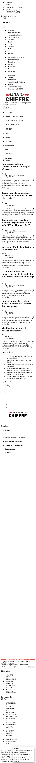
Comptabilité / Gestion (15, 35)
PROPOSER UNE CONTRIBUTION (12, 710)
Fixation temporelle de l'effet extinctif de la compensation (20, 365)
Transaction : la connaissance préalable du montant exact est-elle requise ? (17, 195)
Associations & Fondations (13, 441)
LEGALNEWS (11, 679)
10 (6, 404)
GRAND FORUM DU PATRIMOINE (11, 691)
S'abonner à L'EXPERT (13, 13)
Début (7, 385)
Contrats (8, 434)
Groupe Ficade (5, 756)
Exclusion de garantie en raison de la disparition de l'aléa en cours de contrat (18, 369)
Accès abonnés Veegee (13, 11)
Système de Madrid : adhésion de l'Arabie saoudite (18, 248)
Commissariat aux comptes (16, 57)
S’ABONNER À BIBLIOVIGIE (11, 720)
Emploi (8, 9)
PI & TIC (8, 453)
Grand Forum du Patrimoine (14, 7)
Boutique (11, 53)
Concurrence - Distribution (14, 445)
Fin (6, 407)
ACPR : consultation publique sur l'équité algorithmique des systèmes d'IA (19, 377)
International (12, 66)
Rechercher (6, 16)
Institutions (11, 62)
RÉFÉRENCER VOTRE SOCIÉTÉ (11, 726)
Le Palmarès (10, 6)
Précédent (8, 387)
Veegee (8, 4)
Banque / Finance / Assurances (15, 437)
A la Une (11, 30)
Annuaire (11, 46)
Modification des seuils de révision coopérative (14, 329)
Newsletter (9, 2)
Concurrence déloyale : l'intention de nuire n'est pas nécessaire (16, 166)
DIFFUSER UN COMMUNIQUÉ (11, 715)
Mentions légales (11, 739)
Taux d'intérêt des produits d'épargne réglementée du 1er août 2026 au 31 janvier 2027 (16, 222)
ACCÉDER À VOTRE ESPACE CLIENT (10, 732)
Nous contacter (10, 741)
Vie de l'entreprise (13, 37)
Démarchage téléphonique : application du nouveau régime (19, 357)
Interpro (10, 69)
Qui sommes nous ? (12, 744)
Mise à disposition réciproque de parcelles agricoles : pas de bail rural (19, 373)
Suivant (7, 406)
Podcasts (11, 49)
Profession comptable (14, 33)
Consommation (10, 449)
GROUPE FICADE (9, 676)
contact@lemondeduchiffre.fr (10, 761)
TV (9, 51)
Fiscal (10, 42)
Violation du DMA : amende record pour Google (19, 361)
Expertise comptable (14, 59)
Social (10, 44)
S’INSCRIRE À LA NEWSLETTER (11, 704)
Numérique (11, 71)
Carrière (10, 64)
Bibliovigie (9, 681)
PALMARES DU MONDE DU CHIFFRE (10, 685)
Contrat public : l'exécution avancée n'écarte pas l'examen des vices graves (16, 303)
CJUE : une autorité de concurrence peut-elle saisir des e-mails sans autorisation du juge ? (18, 275)
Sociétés (7, 430)
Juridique (11, 39)
